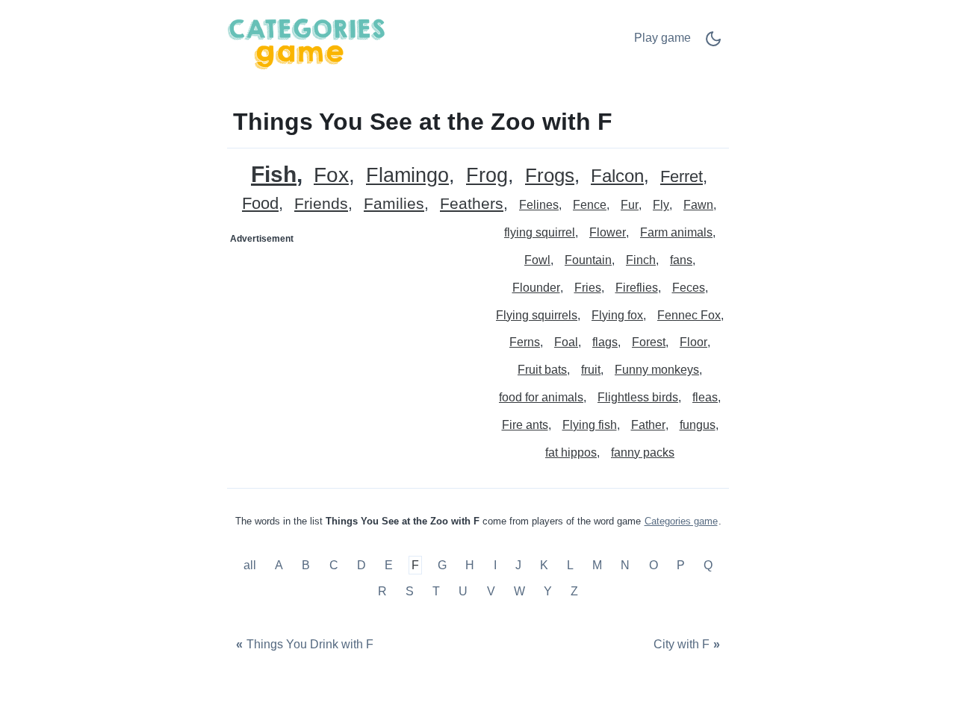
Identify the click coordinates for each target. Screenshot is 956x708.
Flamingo (407, 176)
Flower (607, 232)
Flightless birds (638, 397)
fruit (590, 369)
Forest (648, 342)
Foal (566, 342)
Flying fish (589, 425)
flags (605, 342)
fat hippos (571, 452)
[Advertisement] (353, 344)
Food (260, 204)
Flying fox (617, 315)
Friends (321, 204)
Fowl (537, 260)
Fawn (698, 204)
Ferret (681, 177)
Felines (539, 204)
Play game (662, 37)
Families (394, 204)
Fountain (588, 260)
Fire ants (525, 425)
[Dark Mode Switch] (713, 44)
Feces (688, 287)
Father (648, 425)
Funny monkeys (657, 369)
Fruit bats (542, 369)
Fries (587, 287)
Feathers (471, 204)
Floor (693, 342)
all (251, 565)
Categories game (681, 521)
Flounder (536, 287)
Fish (274, 174)
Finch (641, 260)
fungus (698, 425)
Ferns (524, 342)
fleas (705, 397)
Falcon (617, 176)
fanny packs (642, 452)
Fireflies (636, 287)
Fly (661, 204)
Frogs (549, 176)
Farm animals (676, 232)
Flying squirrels (536, 315)
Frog (487, 176)
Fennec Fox (689, 315)
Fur (630, 204)
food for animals (541, 397)
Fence (589, 204)
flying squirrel (539, 232)
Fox (331, 176)
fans (681, 260)
